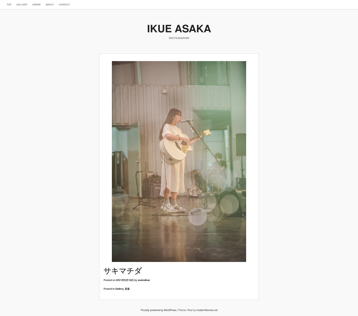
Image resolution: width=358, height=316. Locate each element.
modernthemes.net (207, 310)
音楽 (127, 289)
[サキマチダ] (179, 161)
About (50, 4)
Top (9, 4)
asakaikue (144, 280)
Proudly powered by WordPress (158, 310)
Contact (64, 4)
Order (36, 4)
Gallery (21, 4)
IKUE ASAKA (179, 28)
